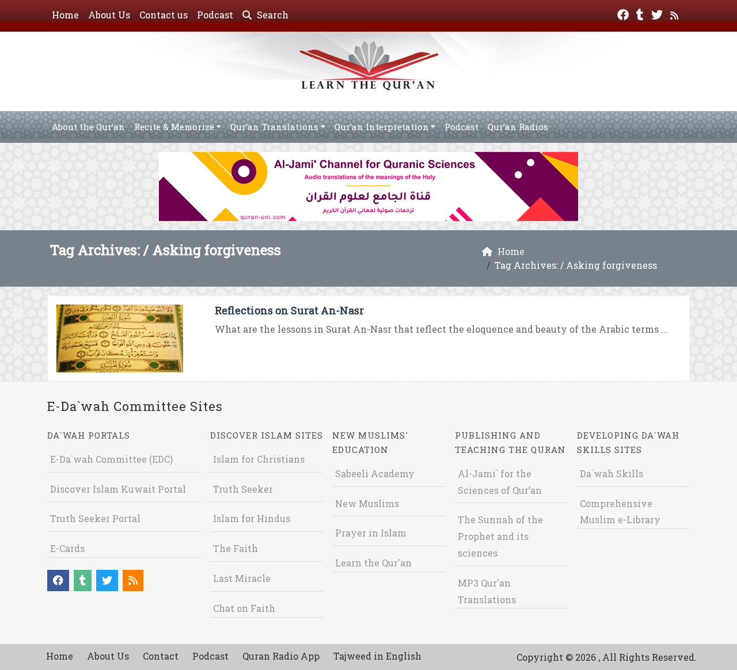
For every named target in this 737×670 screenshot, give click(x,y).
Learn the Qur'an (373, 563)
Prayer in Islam (371, 533)
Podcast (215, 15)
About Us (109, 15)
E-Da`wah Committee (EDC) (111, 459)
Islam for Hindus (251, 518)
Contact (160, 656)
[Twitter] (658, 13)
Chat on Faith (244, 608)
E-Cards (67, 548)
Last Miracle (242, 578)
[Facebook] (624, 13)
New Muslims (367, 503)
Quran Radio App (281, 656)
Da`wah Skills (611, 473)
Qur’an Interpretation (382, 126)
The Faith (235, 548)
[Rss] (675, 13)
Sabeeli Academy (375, 473)
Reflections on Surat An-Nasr (289, 310)
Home (65, 15)
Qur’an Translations (274, 126)
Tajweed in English (377, 656)
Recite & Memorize (174, 126)
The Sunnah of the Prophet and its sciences (500, 536)
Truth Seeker (243, 489)
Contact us (163, 15)
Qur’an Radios (518, 126)
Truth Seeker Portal (95, 518)
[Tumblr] (641, 13)
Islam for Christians (259, 459)
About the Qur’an (88, 126)
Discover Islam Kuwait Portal (118, 489)
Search (271, 15)
